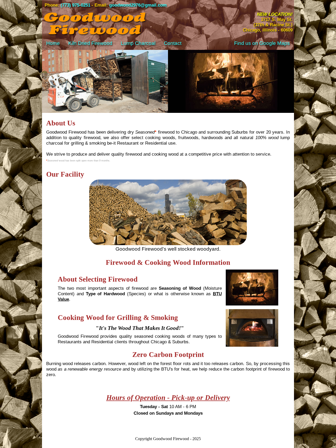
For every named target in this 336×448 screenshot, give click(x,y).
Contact (172, 43)
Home (53, 43)
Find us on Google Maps (262, 43)
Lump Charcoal (138, 43)
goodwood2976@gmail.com (138, 5)
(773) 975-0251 (75, 5)
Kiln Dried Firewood (90, 43)
